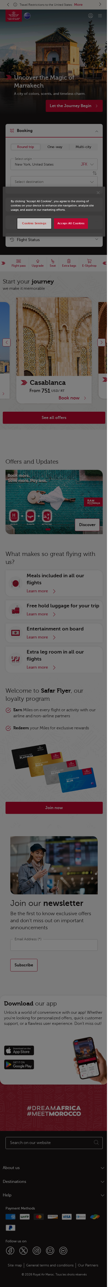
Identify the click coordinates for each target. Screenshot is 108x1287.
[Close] (98, 192)
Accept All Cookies (71, 223)
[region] (54, 212)
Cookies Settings (34, 223)
